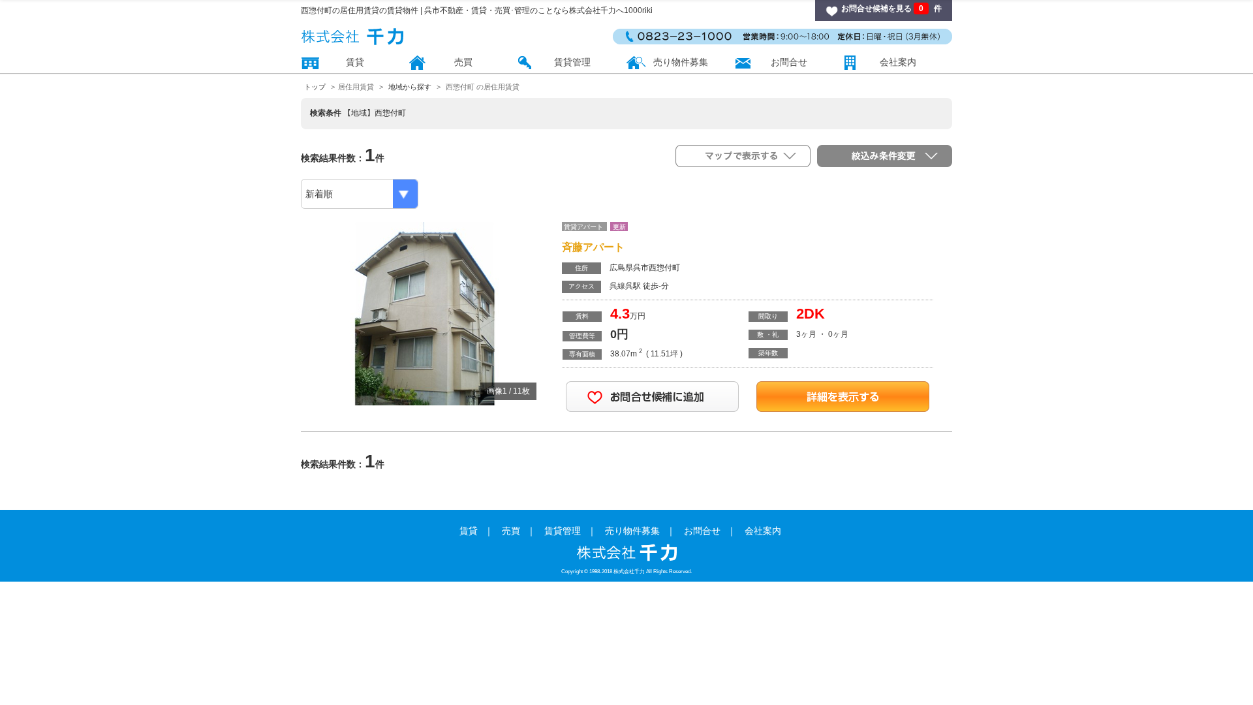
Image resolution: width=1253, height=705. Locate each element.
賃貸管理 (572, 62)
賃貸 (355, 62)
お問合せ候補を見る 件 (891, 8)
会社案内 (898, 62)
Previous (323, 304)
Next (526, 304)
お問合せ (789, 62)
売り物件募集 (680, 62)
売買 (463, 62)
